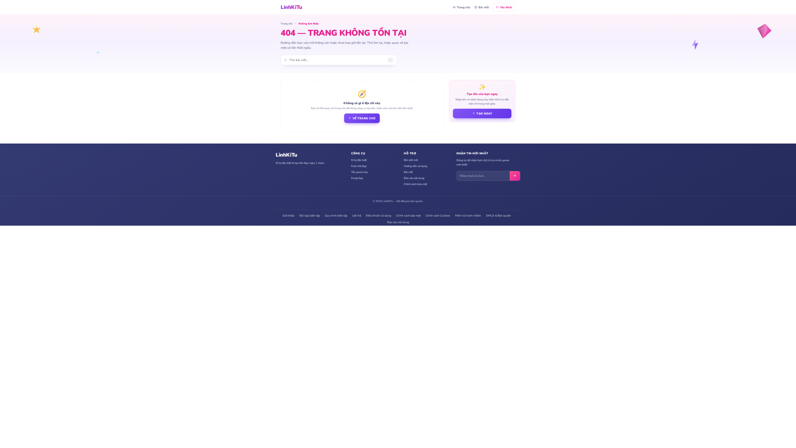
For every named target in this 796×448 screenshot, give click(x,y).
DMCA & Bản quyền (498, 216)
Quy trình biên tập (336, 216)
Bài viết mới (411, 160)
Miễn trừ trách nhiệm (468, 216)
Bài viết (483, 7)
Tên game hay (359, 172)
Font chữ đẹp (359, 166)
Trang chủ (463, 7)
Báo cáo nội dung (414, 178)
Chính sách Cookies (438, 216)
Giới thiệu (289, 216)
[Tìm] (390, 60)
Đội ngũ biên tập (309, 216)
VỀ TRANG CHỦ (364, 118)
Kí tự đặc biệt (359, 160)
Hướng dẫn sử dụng (415, 166)
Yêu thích (506, 7)
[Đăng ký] (515, 176)
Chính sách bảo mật (415, 184)
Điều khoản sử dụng (378, 216)
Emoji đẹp (357, 178)
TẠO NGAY (484, 114)
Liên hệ (356, 216)
